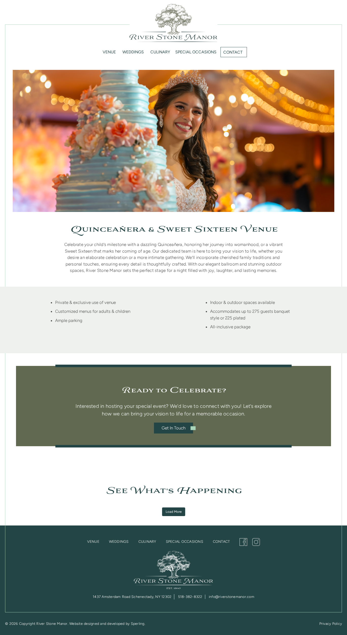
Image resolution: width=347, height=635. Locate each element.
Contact (233, 52)
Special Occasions (195, 52)
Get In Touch (173, 427)
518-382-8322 (190, 597)
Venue (109, 52)
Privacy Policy (330, 624)
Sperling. (138, 624)
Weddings (133, 52)
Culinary (160, 52)
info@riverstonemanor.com (231, 597)
